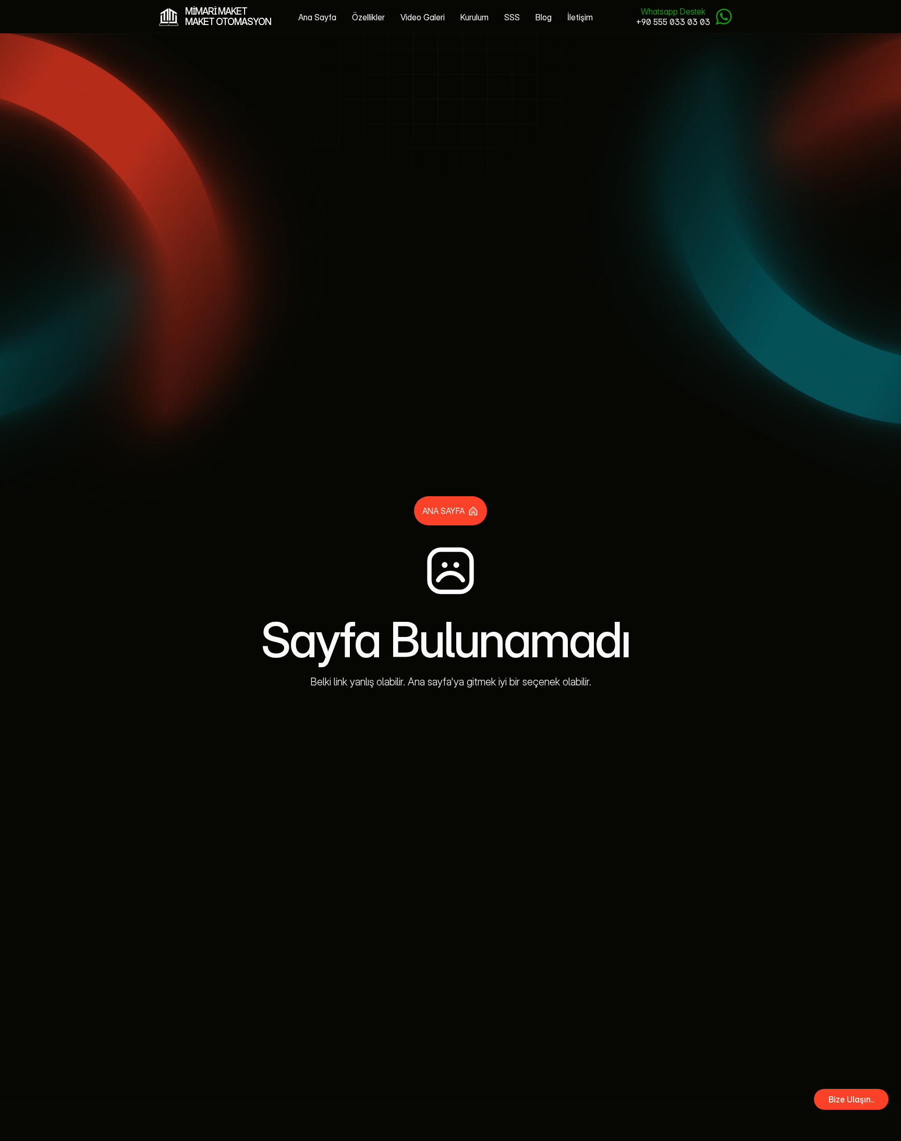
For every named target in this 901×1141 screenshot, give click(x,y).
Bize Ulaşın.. (851, 1099)
